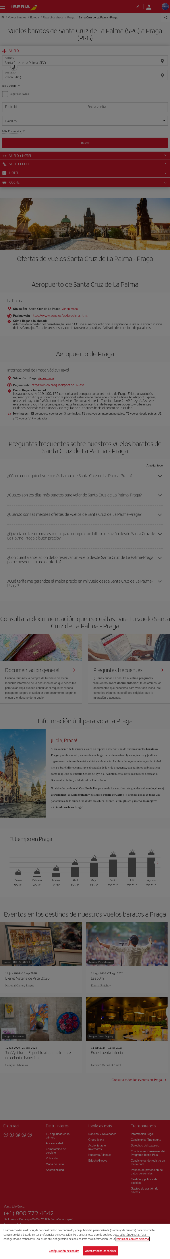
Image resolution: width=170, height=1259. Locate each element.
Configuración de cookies (64, 1251)
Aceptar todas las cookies (100, 1251)
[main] (85, 1241)
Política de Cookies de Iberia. (132, 1239)
